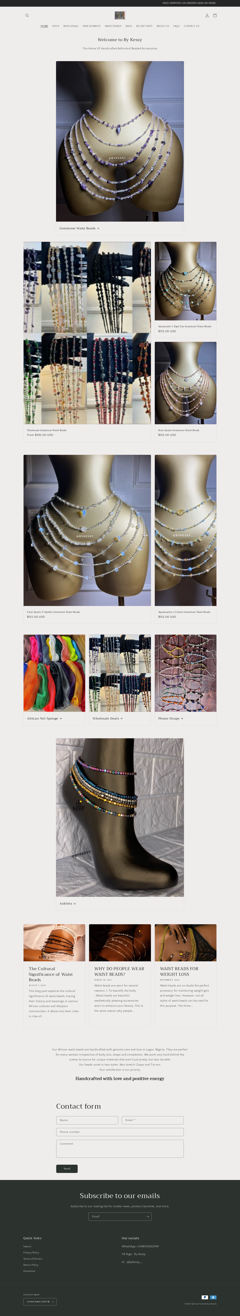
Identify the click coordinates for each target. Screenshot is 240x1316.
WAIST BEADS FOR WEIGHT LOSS (179, 971)
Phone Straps (168, 719)
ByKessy (195, 1304)
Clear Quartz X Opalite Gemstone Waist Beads (53, 612)
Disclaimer (29, 1271)
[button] (27, 15)
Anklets (66, 904)
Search (27, 1246)
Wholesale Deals (106, 719)
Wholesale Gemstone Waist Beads (47, 430)
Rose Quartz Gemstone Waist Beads (178, 430)
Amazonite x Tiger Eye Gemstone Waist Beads (184, 326)
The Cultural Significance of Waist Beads (51, 974)
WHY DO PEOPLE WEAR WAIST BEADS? (119, 971)
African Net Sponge (42, 719)
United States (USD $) (38, 1301)
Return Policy (30, 1265)
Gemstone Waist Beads (78, 228)
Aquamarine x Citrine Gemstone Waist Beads (184, 612)
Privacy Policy (31, 1252)
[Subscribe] (147, 1216)
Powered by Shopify (208, 1304)
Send (67, 1168)
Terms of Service (32, 1258)
